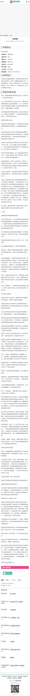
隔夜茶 (12, 657)
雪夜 (7, 580)
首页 (1, 35)
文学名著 (4, 676)
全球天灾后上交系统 (16, 602)
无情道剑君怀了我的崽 (17, 665)
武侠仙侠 (20, 676)
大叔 (13, 580)
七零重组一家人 (15, 618)
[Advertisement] (15, 19)
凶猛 (19, 580)
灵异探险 (9, 678)
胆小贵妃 (8, 585)
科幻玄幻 (14, 676)
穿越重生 (20, 678)
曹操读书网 (18, 680)
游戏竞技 (25, 676)
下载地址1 (8, 573)
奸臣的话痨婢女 (10, 583)
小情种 (12, 641)
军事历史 (6, 35)
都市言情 (14, 678)
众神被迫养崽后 (15, 626)
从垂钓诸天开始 (15, 649)
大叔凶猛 (13, 610)
